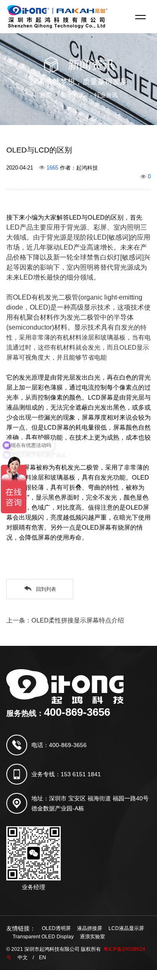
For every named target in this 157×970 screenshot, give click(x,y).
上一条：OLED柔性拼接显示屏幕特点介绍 (65, 620)
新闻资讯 (73, 95)
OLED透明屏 (56, 928)
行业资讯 (106, 95)
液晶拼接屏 (89, 928)
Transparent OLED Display (43, 937)
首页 (45, 95)
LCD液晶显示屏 (126, 928)
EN (42, 957)
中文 (23, 957)
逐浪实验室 (92, 937)
